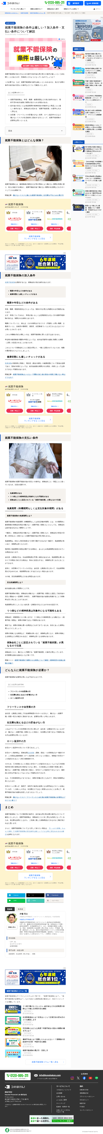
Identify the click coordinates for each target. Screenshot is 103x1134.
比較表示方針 (84, 1090)
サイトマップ (60, 1103)
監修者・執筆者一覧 (63, 1106)
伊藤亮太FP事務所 (26, 919)
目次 (10, 131)
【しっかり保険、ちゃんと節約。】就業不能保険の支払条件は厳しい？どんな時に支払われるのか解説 (35, 831)
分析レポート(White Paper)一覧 (63, 1111)
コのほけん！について (63, 1090)
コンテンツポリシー (86, 1110)
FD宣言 (82, 1106)
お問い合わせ (60, 1096)
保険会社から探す (53, 9)
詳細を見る (14, 224)
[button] (75, 3)
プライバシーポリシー (87, 1096)
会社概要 (59, 1093)
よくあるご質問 (61, 1100)
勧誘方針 (83, 1103)
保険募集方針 (84, 1093)
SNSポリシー (84, 1100)
